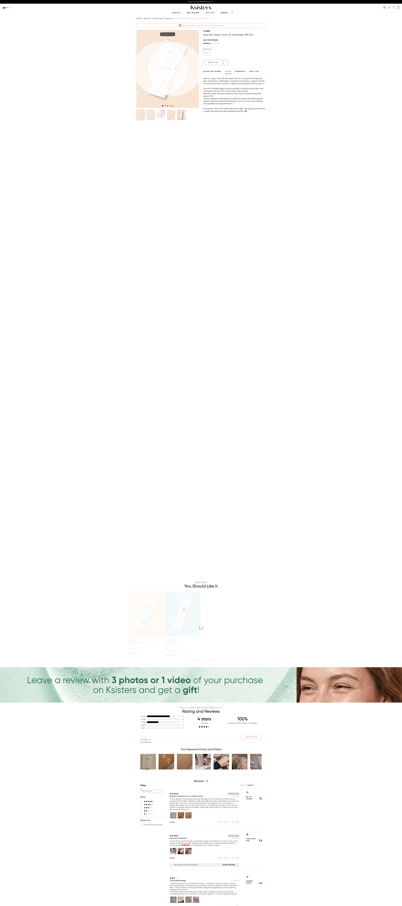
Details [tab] (228, 71)
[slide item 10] (210, 660)
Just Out (210, 13)
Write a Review (251, 737)
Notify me (213, 62)
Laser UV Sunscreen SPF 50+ (175, 643)
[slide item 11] (212, 660)
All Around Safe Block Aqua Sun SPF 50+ (142, 643)
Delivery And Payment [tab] (212, 71)
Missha (131, 640)
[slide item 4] (170, 106)
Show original (229, 865)
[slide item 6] (199, 660)
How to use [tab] (254, 71)
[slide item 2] (165, 106)
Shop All (176, 13)
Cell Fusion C (171, 640)
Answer (172, 822)
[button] (141, 115)
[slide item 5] (172, 106)
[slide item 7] (202, 660)
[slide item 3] (167, 106)
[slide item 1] (162, 106)
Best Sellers (193, 13)
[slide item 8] (205, 660)
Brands (224, 13)
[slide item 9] (207, 660)
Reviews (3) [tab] (145, 740)
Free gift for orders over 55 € (201, 2)
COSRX (206, 31)
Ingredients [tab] (240, 71)
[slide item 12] (215, 660)
